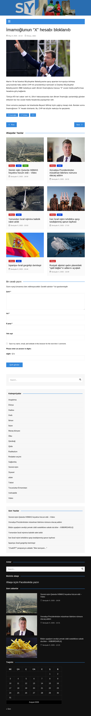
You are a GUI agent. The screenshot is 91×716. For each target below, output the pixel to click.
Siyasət (11, 472)
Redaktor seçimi (14, 457)
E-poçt (9, 323)
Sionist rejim (13, 467)
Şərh (8, 292)
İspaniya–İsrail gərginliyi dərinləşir (25, 265)
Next (78, 125)
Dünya (29, 36)
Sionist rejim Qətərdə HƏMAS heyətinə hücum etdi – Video (31, 517)
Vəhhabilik (12, 493)
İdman (10, 420)
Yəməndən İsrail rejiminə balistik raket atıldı (25, 533)
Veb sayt (9, 333)
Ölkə (10, 436)
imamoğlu (12, 115)
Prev (13, 125)
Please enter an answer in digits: (18, 349)
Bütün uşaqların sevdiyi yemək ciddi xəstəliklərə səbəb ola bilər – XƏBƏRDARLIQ (40, 527)
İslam (10, 426)
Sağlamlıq (12, 462)
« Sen (8, 709)
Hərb (10, 415)
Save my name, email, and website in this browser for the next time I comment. (37, 344)
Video (25, 166)
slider (34, 36)
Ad (8, 313)
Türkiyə (24, 115)
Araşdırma (12, 400)
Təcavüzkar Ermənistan (17, 488)
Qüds (10, 446)
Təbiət (10, 483)
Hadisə (11, 410)
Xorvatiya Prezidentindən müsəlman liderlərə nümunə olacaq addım (63, 173)
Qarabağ (11, 441)
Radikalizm (12, 452)
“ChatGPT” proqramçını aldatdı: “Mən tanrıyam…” (27, 548)
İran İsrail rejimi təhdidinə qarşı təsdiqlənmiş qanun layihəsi (31, 538)
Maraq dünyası (14, 431)
